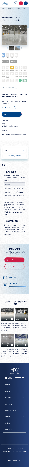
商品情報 (10, 9)
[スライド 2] (17, 48)
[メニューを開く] (26, 3)
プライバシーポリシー (19, 448)
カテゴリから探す (20, 9)
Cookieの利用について (8, 451)
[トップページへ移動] (5, 3)
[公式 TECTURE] (19, 377)
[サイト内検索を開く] (16, 3)
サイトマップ (8, 448)
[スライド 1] (11, 48)
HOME (3, 9)
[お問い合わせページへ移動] (21, 3)
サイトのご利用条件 (21, 451)
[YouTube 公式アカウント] (8, 378)
